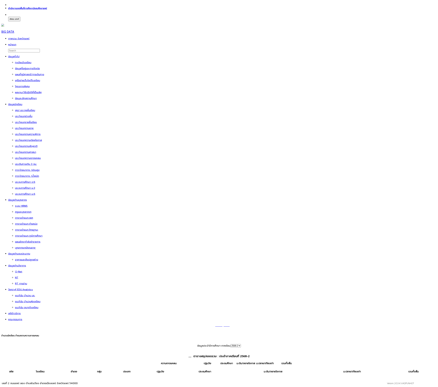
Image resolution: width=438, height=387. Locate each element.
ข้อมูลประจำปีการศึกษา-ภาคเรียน (213, 346)
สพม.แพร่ (14, 19)
